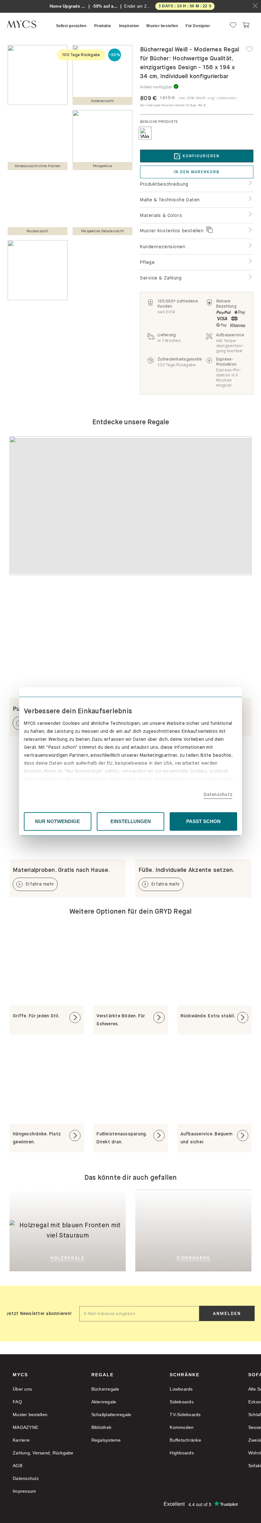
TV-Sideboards (185, 1414)
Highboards (182, 1452)
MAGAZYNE (25, 1427)
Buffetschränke (185, 1440)
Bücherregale (105, 1389)
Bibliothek (101, 1427)
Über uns (22, 1389)
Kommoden (182, 1427)
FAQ (17, 1401)
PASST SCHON (203, 821)
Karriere (21, 1440)
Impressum (24, 1491)
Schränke (185, 1374)
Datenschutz (218, 794)
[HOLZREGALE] (68, 1199)
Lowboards (181, 1389)
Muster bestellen (30, 1414)
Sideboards (182, 1401)
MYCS (20, 1374)
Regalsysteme (106, 1440)
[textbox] (139, 1313)
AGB (17, 1465)
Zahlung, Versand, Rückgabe (43, 1452)
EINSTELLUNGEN (130, 821)
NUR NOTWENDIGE (57, 821)
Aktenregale (103, 1401)
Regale (102, 1374)
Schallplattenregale (111, 1414)
